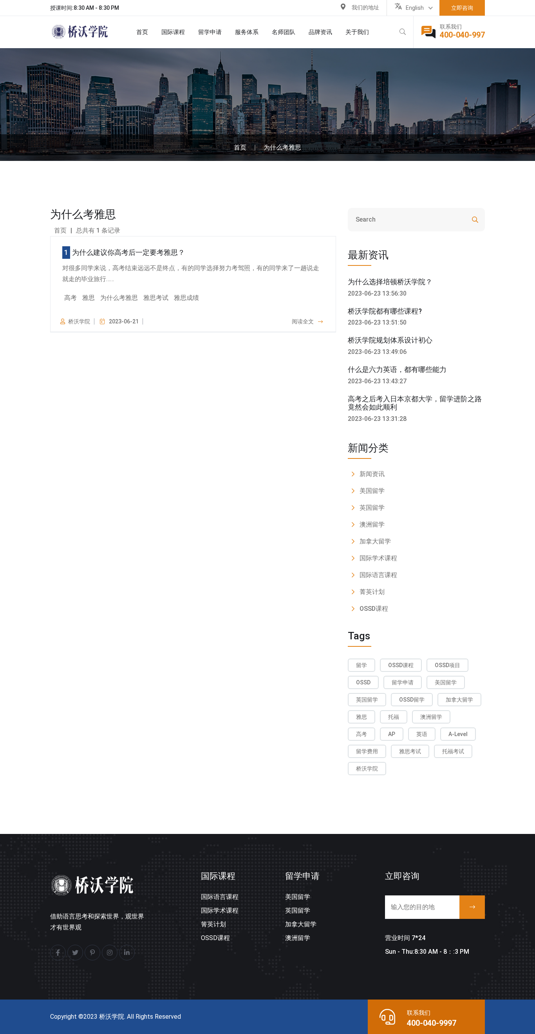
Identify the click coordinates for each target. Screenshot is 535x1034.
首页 (142, 32)
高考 (70, 297)
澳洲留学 (372, 524)
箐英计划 (213, 924)
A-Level (458, 734)
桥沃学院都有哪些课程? (385, 311)
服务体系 (246, 32)
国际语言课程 (378, 575)
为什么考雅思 (282, 147)
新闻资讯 (372, 474)
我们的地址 (365, 7)
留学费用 (367, 751)
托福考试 (453, 751)
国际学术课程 (378, 558)
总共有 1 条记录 (98, 230)
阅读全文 (303, 321)
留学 (361, 665)
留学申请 (403, 682)
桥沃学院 (367, 768)
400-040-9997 (431, 1023)
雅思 (88, 297)
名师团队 (283, 32)
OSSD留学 (412, 700)
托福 (393, 717)
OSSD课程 (374, 608)
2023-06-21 (124, 321)
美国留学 (372, 490)
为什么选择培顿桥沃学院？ (390, 282)
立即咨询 (462, 8)
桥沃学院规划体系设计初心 (390, 340)
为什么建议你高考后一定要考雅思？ (128, 252)
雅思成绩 (186, 297)
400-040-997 (462, 35)
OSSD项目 (447, 665)
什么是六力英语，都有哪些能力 (397, 369)
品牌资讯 (320, 32)
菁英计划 (372, 591)
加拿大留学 (375, 541)
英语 (421, 734)
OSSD (363, 682)
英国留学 (372, 507)
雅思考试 (155, 297)
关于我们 (357, 32)
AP (391, 734)
